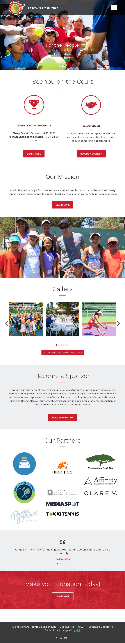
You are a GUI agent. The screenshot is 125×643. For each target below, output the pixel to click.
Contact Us (51, 626)
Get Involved (67, 623)
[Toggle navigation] (114, 7)
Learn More (62, 54)
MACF (81, 623)
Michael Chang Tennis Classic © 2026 (34, 623)
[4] (63, 345)
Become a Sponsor (100, 623)
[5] (65, 345)
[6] (68, 345)
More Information (62, 417)
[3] (61, 345)
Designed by (68, 626)
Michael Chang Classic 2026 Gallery (64, 352)
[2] (58, 345)
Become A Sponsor (91, 154)
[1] (56, 345)
